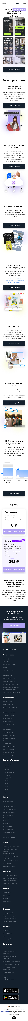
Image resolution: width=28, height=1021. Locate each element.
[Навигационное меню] (24, 3)
